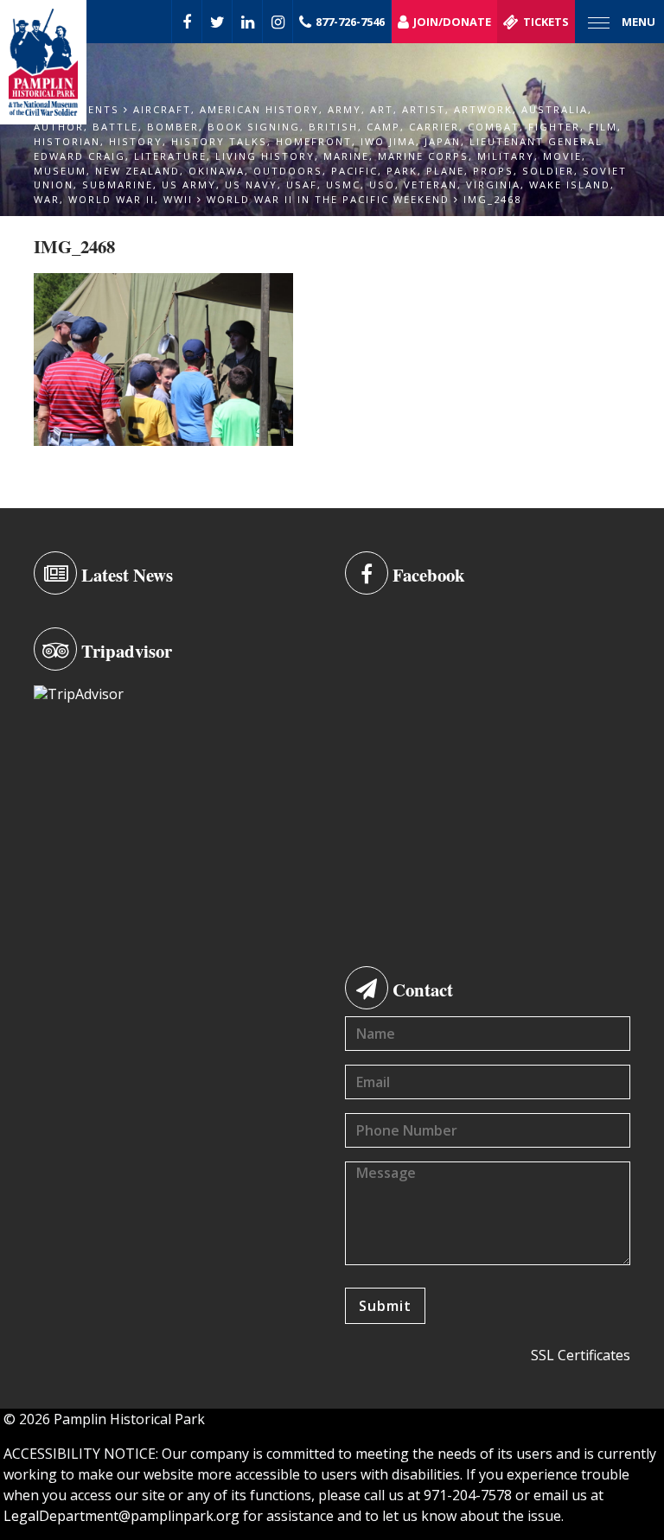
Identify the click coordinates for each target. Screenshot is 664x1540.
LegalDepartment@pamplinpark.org (121, 1515)
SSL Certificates (580, 1355)
